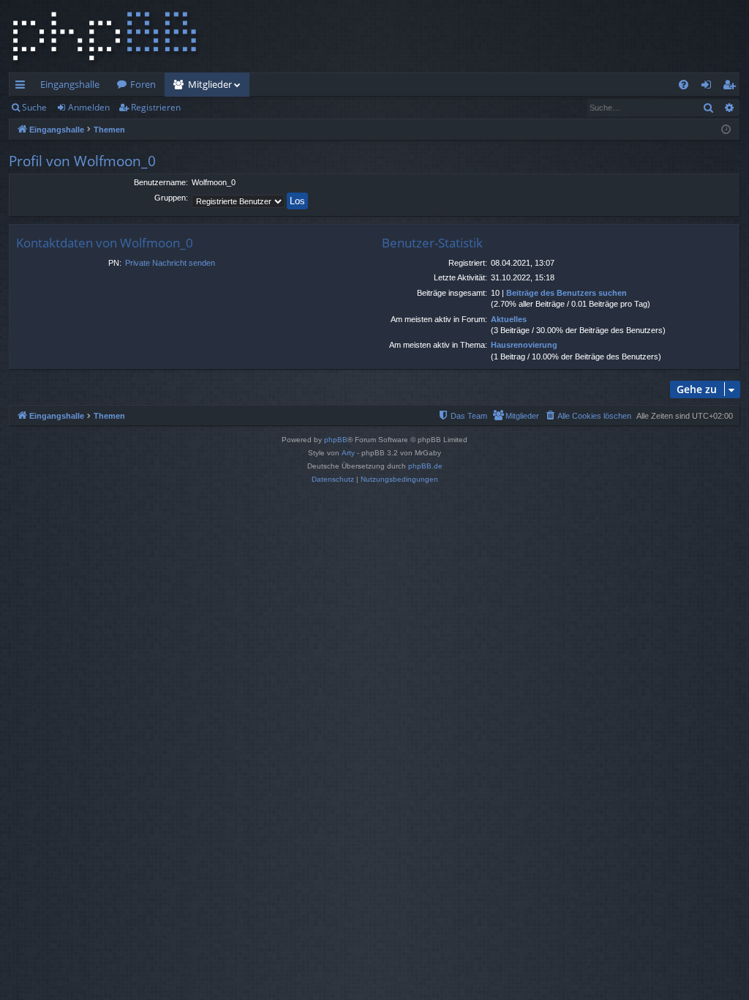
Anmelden (89, 107)
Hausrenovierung (524, 344)
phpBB (335, 440)
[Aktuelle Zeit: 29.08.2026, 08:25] (726, 130)
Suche (34, 107)
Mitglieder (210, 84)
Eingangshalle (69, 84)
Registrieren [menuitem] (731, 87)
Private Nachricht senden (170, 262)
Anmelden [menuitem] (709, 87)
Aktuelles (509, 319)
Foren (143, 84)
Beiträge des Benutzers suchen (566, 292)
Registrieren (156, 107)
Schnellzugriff (23, 87)
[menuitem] (683, 84)
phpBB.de (425, 466)
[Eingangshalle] (104, 36)
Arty (348, 453)
